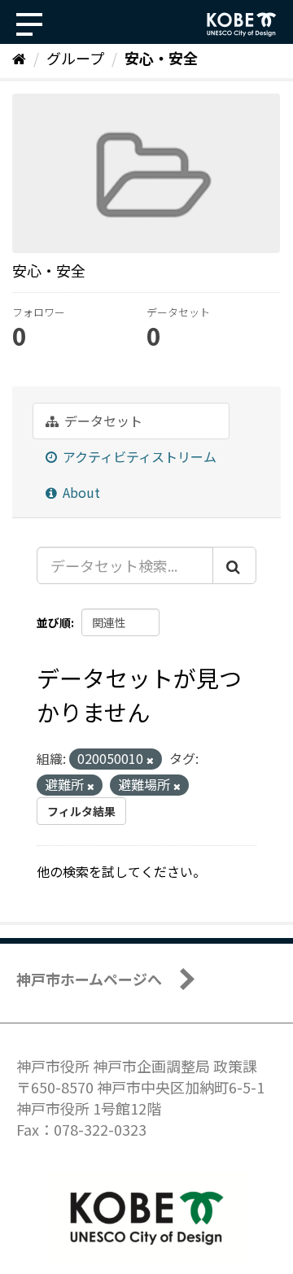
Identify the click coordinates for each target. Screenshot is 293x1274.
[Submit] (234, 565)
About (79, 492)
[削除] (150, 759)
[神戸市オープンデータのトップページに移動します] (242, 24)
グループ (75, 57)
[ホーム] (19, 57)
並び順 (54, 622)
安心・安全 (161, 57)
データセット (101, 420)
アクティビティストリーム (137, 456)
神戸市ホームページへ (89, 978)
